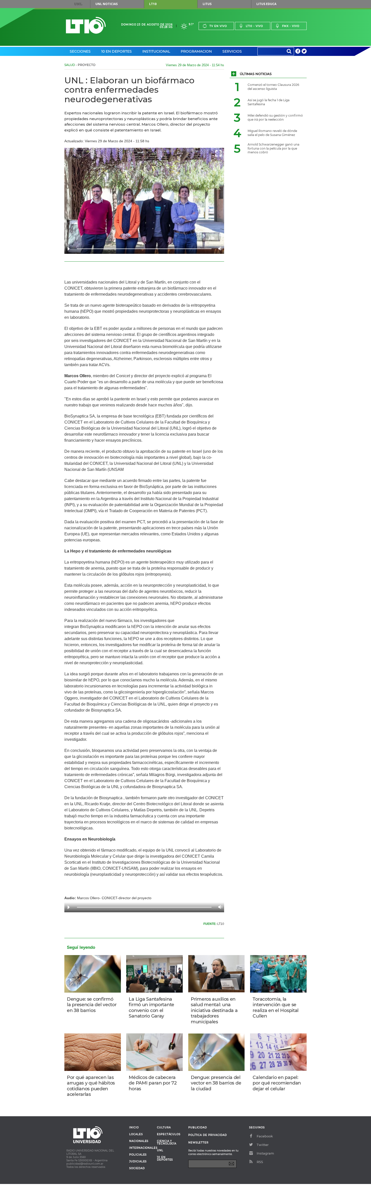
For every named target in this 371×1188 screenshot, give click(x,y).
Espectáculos (168, 1134)
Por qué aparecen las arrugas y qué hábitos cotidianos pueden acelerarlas (91, 1086)
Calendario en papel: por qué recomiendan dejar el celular (277, 1083)
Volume (219, 248)
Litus (207, 4)
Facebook (265, 1136)
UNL (78, 4)
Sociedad (137, 1168)
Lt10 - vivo (254, 26)
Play (69, 249)
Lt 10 (85, 25)
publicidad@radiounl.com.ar (84, 1163)
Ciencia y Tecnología (166, 1142)
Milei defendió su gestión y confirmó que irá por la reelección (275, 117)
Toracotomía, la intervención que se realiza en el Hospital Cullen (276, 1007)
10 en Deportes (116, 51)
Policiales (138, 1155)
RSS (260, 1162)
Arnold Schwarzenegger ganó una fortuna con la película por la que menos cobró (273, 148)
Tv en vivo (218, 26)
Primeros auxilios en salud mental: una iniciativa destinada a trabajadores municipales (214, 1010)
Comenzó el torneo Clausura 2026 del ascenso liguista (273, 87)
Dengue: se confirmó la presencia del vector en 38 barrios (91, 1004)
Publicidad (197, 1127)
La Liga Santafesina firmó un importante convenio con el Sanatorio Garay (151, 1007)
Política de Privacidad (207, 1135)
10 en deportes (165, 1158)
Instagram (265, 1153)
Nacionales (138, 1141)
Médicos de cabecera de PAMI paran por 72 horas (152, 1083)
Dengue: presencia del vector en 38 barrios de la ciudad (216, 1083)
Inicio (134, 1127)
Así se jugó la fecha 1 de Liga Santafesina (268, 102)
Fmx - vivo (290, 26)
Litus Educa (266, 4)
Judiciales (138, 1161)
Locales (136, 1134)
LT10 (152, 4)
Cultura (164, 1127)
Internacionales (141, 1148)
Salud (69, 65)
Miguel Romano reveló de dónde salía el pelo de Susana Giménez (272, 133)
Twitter (263, 1145)
